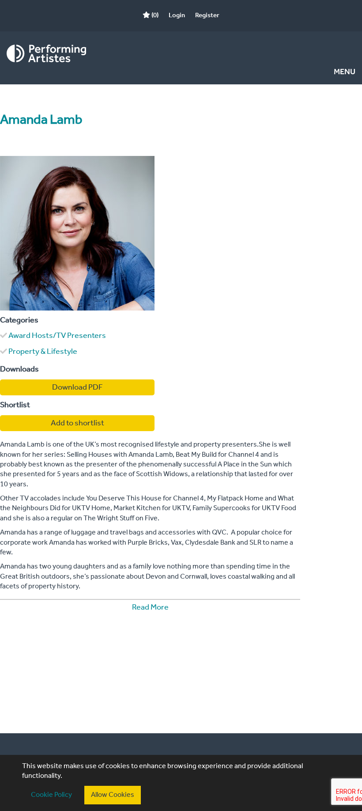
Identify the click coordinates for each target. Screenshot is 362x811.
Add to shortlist (77, 423)
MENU (344, 72)
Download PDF (77, 387)
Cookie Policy (51, 795)
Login (177, 15)
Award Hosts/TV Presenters (57, 335)
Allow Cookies (112, 795)
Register (207, 15)
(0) (154, 15)
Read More (150, 607)
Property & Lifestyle (42, 351)
